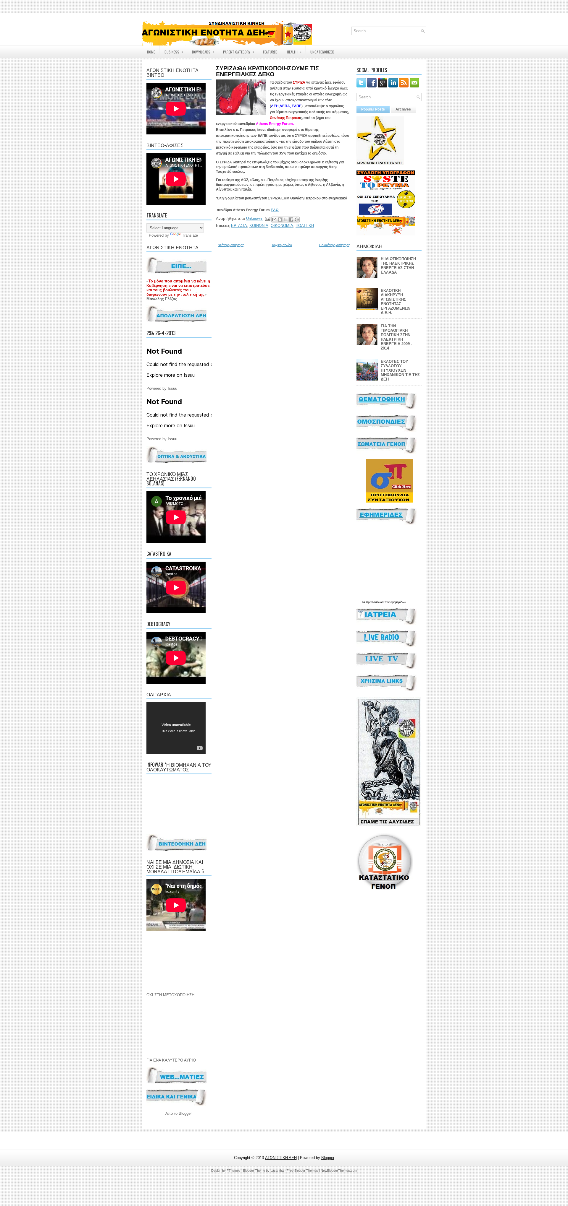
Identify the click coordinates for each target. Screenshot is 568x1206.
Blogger (185, 1113)
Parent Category (238, 51)
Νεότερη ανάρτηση (231, 245)
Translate (190, 235)
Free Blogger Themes (302, 1170)
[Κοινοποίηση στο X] (285, 219)
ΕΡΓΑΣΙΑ (239, 225)
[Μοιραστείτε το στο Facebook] (291, 219)
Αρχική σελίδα (282, 245)
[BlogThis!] (280, 219)
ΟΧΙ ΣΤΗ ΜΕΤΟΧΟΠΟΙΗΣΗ (170, 995)
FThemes (234, 1170)
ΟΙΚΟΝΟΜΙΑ (282, 225)
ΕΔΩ (275, 210)
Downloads (203, 51)
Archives (403, 109)
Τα (364, 602)
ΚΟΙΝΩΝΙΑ (258, 225)
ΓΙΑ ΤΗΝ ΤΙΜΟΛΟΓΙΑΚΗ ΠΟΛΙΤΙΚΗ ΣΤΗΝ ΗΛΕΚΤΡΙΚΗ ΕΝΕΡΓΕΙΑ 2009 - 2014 (396, 337)
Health (294, 51)
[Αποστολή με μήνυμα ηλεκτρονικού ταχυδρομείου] (274, 219)
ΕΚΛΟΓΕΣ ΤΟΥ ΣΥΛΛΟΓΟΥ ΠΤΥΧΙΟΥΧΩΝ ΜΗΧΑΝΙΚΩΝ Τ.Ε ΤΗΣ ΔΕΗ (400, 370)
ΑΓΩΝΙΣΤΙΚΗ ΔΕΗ (281, 1157)
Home (151, 51)
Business (173, 51)
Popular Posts (373, 109)
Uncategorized (322, 51)
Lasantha (277, 1170)
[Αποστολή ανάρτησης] (267, 218)
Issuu (172, 388)
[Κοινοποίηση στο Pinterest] (297, 219)
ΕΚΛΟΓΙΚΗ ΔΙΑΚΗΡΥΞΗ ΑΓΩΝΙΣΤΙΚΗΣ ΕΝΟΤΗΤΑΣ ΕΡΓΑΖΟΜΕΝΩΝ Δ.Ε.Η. (395, 301)
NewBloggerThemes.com (339, 1170)
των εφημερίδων (395, 602)
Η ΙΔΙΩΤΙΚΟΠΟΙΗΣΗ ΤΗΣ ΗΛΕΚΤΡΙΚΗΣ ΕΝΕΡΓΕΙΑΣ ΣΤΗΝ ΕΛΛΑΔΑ (398, 265)
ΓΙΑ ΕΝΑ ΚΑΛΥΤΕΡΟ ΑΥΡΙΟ (171, 1060)
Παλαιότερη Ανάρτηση (334, 245)
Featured (270, 51)
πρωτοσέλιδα (375, 602)
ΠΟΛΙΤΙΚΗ (305, 225)
